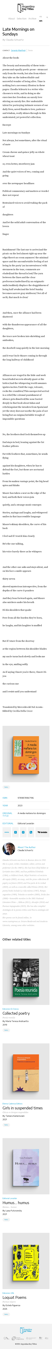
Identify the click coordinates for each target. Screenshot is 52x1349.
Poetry (6, 787)
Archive (32, 18)
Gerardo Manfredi (18, 50)
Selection (22, 18)
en (40, 20)
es (41, 16)
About (11, 18)
